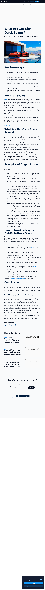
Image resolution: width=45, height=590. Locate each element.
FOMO (25, 156)
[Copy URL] (15, 325)
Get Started (31, 387)
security (35, 266)
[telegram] (11, 325)
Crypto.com (8, 304)
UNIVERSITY (5, 4)
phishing (37, 107)
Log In (32, 1)
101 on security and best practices (17, 278)
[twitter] (8, 325)
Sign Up (37, 1)
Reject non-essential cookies (33, 586)
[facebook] (5, 325)
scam (6, 99)
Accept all (33, 583)
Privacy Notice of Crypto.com (29, 390)
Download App (23, 396)
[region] (33, 582)
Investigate (33, 247)
